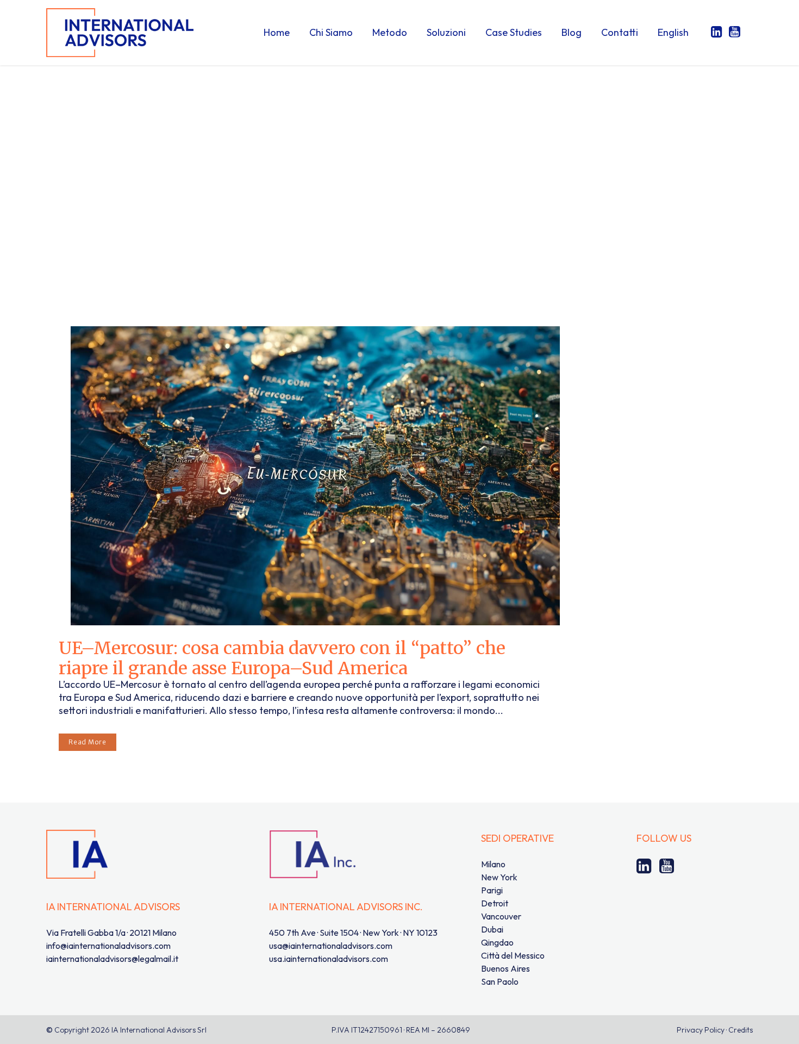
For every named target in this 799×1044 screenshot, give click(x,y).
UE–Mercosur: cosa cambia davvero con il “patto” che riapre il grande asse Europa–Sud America (282, 658)
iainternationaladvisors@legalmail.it (112, 958)
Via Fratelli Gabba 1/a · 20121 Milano (111, 932)
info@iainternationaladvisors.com (108, 945)
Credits (740, 1030)
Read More (87, 742)
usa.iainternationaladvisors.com (328, 958)
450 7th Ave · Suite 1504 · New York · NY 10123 (353, 932)
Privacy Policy (701, 1030)
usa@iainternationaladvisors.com (330, 945)
